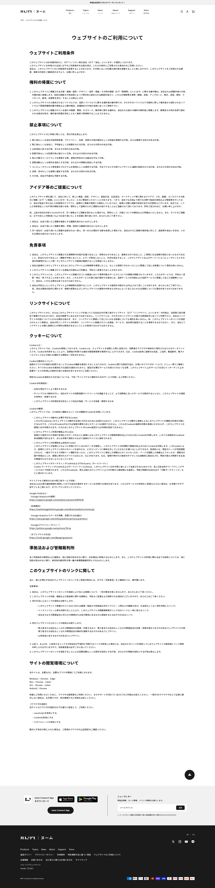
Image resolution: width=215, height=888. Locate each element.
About (115, 11)
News (100, 11)
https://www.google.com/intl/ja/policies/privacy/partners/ (58, 518)
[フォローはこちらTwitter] (173, 841)
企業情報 (24, 859)
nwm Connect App (61, 810)
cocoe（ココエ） (27, 868)
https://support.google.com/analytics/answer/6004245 (56, 499)
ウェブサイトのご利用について (107, 854)
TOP (22, 20)
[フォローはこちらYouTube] (186, 841)
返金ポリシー (26, 854)
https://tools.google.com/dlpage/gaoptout (50, 537)
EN (193, 834)
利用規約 (61, 854)
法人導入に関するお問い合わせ (59, 859)
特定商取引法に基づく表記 (79, 854)
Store (146, 11)
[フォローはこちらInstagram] (180, 841)
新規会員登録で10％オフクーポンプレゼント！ (107, 2)
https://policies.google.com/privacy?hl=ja (50, 528)
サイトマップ (81, 859)
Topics (85, 11)
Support (131, 11)
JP (187, 834)
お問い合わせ (37, 859)
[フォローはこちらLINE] (193, 841)
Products (70, 11)
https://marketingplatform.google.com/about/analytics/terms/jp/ (62, 509)
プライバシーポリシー (44, 854)
